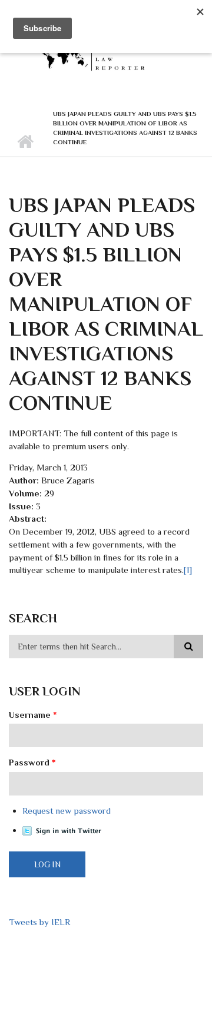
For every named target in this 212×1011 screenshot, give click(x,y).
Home (25, 142)
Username (33, 715)
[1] (188, 570)
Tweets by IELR (39, 922)
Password (32, 762)
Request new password (66, 811)
